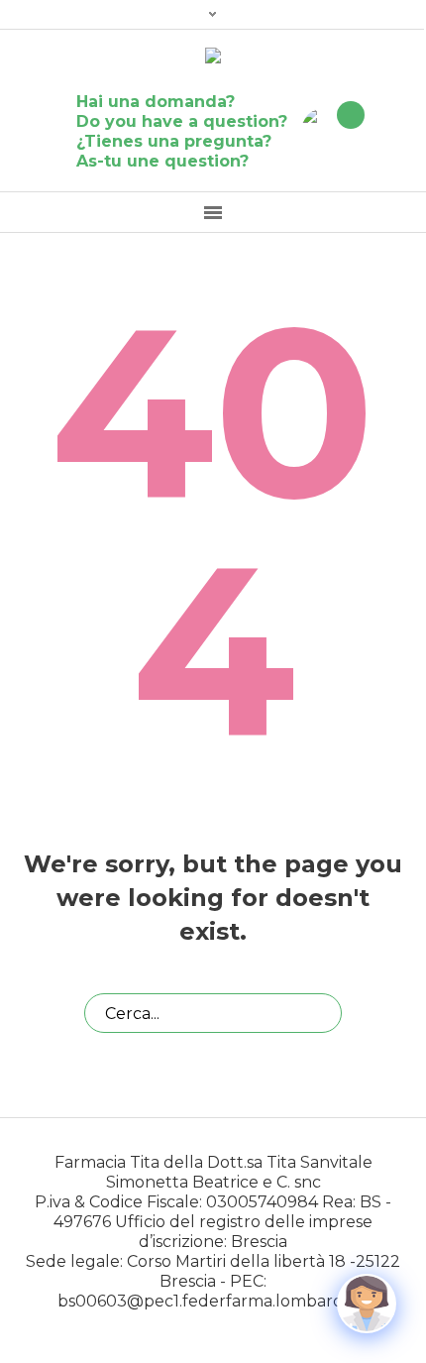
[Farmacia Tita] (213, 57)
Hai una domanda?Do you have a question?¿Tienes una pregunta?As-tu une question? (181, 131)
